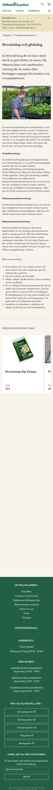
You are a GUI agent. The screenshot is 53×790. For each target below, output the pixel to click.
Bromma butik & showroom (26, 668)
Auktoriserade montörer (26, 604)
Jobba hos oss (26, 609)
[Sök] (42, 4)
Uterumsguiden (25, 712)
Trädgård (7, 35)
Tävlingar (26, 617)
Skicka (26, 776)
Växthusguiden (25, 719)
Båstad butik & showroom (26, 678)
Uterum (20, 11)
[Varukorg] (49, 4)
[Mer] (49, 11)
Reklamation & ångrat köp (26, 600)
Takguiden (25, 735)
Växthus (6, 11)
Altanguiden (25, 743)
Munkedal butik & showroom (26, 687)
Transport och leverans (26, 596)
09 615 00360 (27, 647)
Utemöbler (34, 11)
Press (26, 613)
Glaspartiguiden (25, 727)
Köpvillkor (26, 591)
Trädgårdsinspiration (24, 35)
